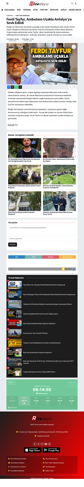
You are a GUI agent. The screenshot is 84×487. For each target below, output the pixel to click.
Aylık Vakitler (13, 407)
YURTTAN (44, 10)
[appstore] (32, 449)
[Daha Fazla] (20, 87)
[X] (38, 444)
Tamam (76, 484)
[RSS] (49, 444)
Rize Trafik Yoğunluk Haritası (54, 463)
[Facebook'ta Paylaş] (8, 87)
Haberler (9, 15)
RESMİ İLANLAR (75, 10)
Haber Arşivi (49, 471)
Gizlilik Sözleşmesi (36, 478)
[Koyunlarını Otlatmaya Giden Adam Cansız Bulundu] (24, 174)
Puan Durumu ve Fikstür (18, 467)
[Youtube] (45, 444)
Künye (51, 478)
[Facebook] (34, 444)
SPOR (35, 10)
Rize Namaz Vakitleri (17, 463)
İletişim (46, 478)
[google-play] (51, 449)
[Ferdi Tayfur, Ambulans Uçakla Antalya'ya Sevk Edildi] (42, 63)
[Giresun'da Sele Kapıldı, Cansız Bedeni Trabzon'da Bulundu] (59, 174)
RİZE (19, 10)
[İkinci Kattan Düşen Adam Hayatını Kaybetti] (24, 201)
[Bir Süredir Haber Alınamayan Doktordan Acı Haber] (59, 148)
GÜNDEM (27, 10)
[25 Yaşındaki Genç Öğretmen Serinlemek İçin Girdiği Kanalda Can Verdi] (24, 148)
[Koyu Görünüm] (76, 3)
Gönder (13, 244)
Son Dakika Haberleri (17, 471)
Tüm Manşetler (50, 467)
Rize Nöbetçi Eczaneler (18, 459)
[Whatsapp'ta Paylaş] (16, 87)
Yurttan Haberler (22, 15)
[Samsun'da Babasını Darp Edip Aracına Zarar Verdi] (59, 201)
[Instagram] (42, 444)
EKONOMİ (54, 10)
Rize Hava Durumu (52, 459)
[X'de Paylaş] (12, 87)
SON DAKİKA (9, 10)
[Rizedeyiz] (39, 3)
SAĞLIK (63, 10)
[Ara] (72, 3)
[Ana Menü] (7, 3)
